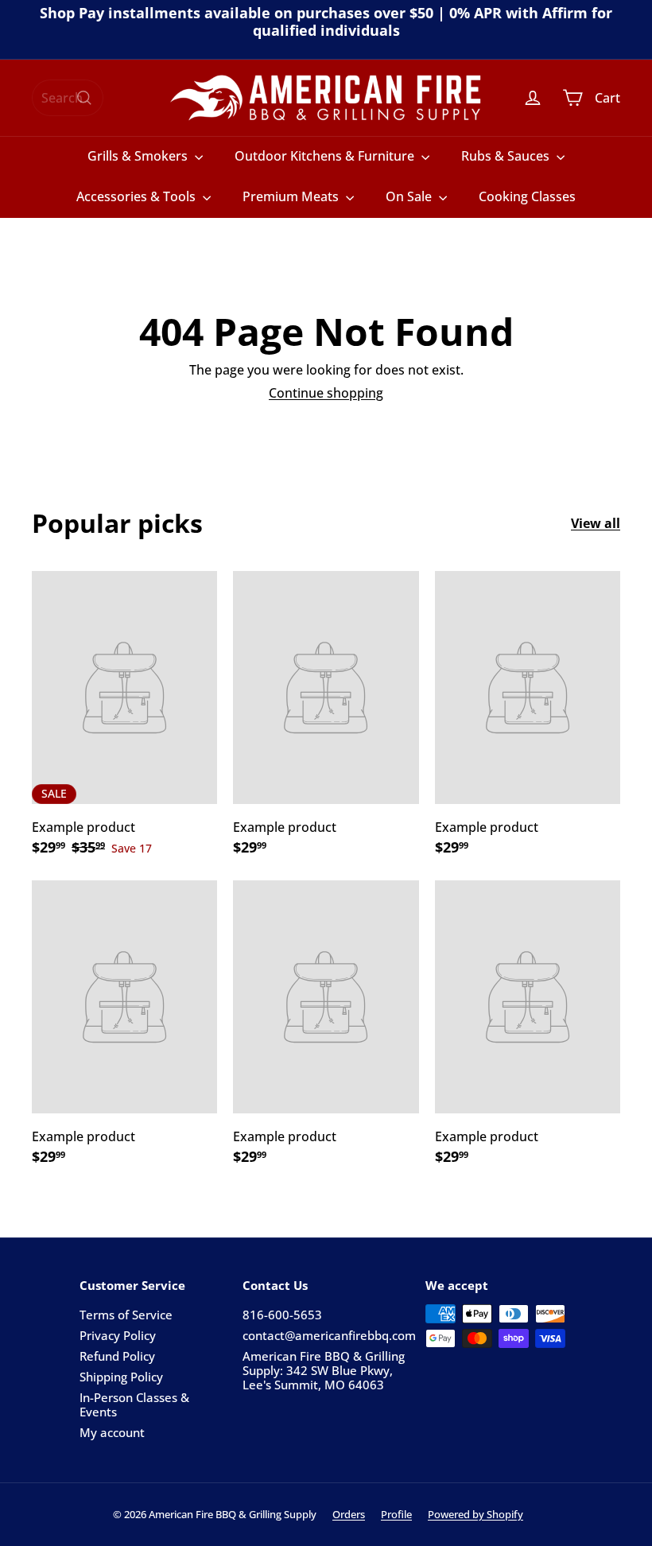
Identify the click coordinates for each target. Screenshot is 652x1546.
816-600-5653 (282, 1315)
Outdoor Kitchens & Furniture (326, 156)
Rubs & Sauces (507, 156)
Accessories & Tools (137, 196)
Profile (396, 1514)
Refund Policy (117, 1356)
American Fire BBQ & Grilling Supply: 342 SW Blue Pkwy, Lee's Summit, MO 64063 (324, 1370)
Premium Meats (292, 196)
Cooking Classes (527, 196)
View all (595, 523)
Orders (348, 1514)
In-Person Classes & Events (134, 1404)
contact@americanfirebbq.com (329, 1335)
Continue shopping (326, 393)
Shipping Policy (121, 1377)
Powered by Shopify (475, 1514)
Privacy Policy (118, 1335)
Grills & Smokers (139, 156)
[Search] (84, 98)
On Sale (410, 196)
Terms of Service (126, 1315)
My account (112, 1432)
